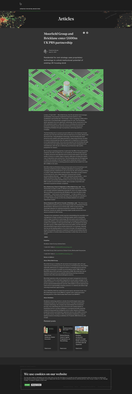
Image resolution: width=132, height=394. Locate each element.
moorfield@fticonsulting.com (64, 254)
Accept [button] (27, 384)
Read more (48, 348)
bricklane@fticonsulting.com (63, 247)
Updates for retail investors (30, 9)
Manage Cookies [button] (36, 384)
